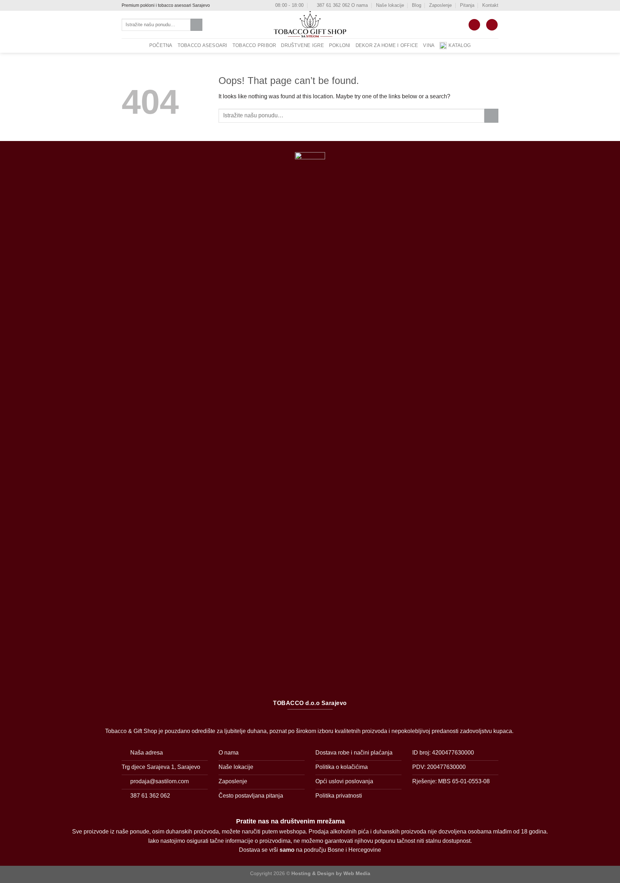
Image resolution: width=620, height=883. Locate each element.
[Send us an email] (230, 5)
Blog (416, 5)
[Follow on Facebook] (216, 5)
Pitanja (467, 5)
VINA (429, 45)
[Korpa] (474, 25)
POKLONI (340, 45)
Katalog (459, 45)
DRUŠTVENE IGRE (302, 45)
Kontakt (490, 5)
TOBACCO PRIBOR (254, 45)
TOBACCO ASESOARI (202, 45)
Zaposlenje (440, 5)
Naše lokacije (390, 5)
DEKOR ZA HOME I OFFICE (387, 45)
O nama (359, 5)
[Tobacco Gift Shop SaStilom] (310, 24)
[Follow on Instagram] (223, 5)
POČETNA (161, 45)
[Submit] (196, 25)
